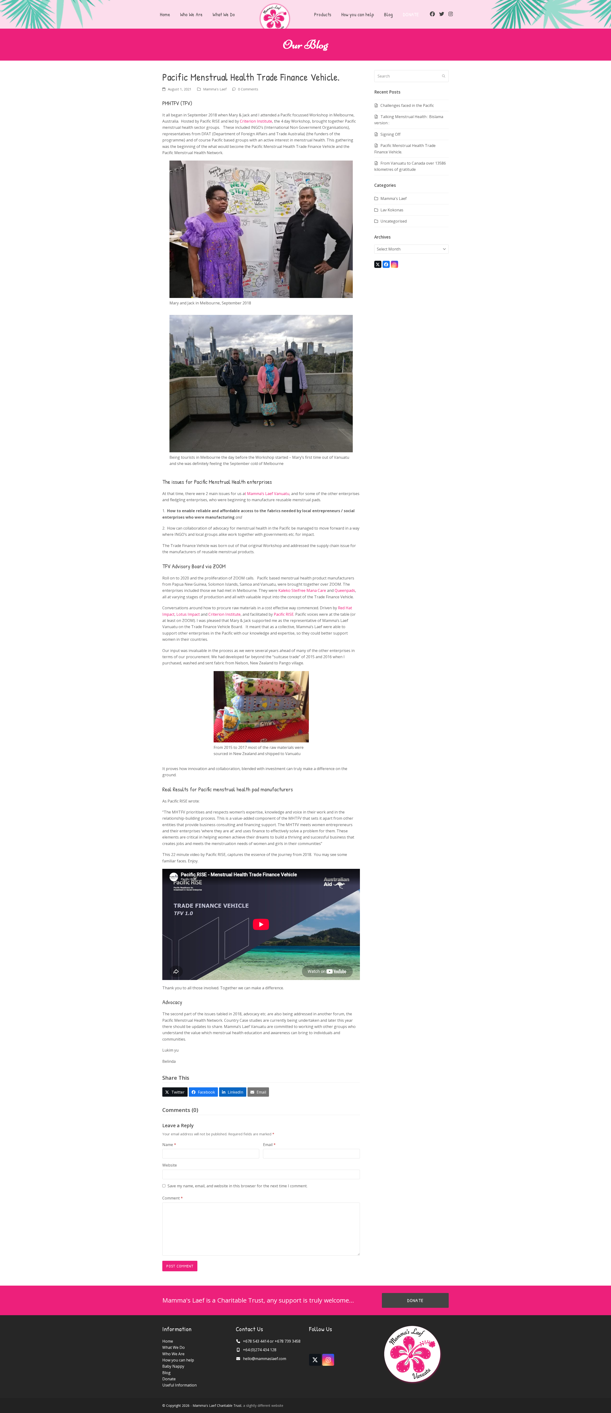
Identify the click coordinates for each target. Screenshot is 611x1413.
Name (169, 1144)
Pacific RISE (284, 614)
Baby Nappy (173, 1366)
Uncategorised (393, 221)
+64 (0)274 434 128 (259, 1349)
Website (169, 1165)
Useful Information (179, 1385)
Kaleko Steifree (292, 590)
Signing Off (390, 134)
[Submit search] (443, 76)
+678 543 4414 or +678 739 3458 (271, 1341)
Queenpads (345, 590)
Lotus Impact (188, 614)
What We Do (173, 1347)
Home (167, 1341)
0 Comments (248, 89)
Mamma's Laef (214, 89)
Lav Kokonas (391, 210)
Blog (166, 1372)
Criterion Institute (256, 121)
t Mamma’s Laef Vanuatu (267, 493)
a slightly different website (263, 1405)
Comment (172, 1198)
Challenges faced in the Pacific (407, 105)
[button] (175, 1092)
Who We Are (173, 1353)
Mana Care (316, 590)
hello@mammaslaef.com (264, 1358)
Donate (169, 1379)
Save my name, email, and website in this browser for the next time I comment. (237, 1186)
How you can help (178, 1360)
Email (269, 1144)
